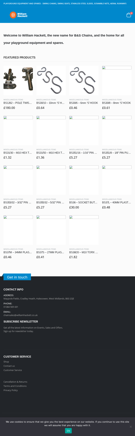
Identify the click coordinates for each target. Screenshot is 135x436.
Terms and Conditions (15, 386)
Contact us (9, 365)
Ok (68, 430)
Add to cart (27, 72)
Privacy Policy (11, 390)
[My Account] (111, 15)
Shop (6, 361)
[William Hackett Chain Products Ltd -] (18, 15)
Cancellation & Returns (15, 381)
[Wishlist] (120, 15)
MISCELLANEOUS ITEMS (13, 99)
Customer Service (13, 370)
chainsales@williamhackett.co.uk (21, 315)
